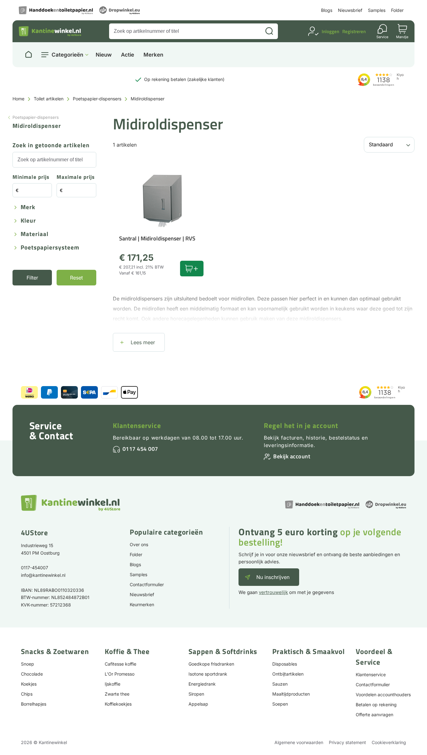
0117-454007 (34, 567)
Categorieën (67, 55)
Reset (76, 277)
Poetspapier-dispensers (97, 98)
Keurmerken (142, 604)
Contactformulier (147, 584)
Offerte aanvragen (374, 714)
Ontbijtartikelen (288, 674)
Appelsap (198, 704)
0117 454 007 (140, 449)
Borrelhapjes (33, 704)
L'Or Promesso (119, 674)
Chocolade (32, 674)
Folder (397, 10)
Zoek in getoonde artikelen (51, 145)
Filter (32, 277)
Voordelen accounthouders (383, 694)
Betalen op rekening (376, 704)
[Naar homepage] (28, 54)
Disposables (284, 664)
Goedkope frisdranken (211, 664)
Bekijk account (291, 456)
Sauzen (280, 684)
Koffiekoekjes (118, 704)
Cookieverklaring (389, 742)
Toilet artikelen (48, 98)
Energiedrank (202, 684)
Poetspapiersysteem (50, 248)
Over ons (139, 544)
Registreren (354, 31)
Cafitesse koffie (120, 664)
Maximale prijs (76, 177)
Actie (127, 55)
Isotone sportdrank (207, 674)
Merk (28, 207)
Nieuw (104, 55)
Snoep (27, 664)
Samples (376, 10)
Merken (153, 55)
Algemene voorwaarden (298, 742)
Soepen (280, 704)
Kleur (28, 221)
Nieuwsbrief (350, 10)
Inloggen (330, 31)
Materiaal (34, 234)
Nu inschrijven (272, 577)
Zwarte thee (117, 694)
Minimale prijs (31, 177)
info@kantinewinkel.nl (43, 575)
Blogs (326, 10)
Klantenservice (137, 425)
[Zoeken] (269, 31)
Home (18, 98)
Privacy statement (347, 742)
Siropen (196, 694)
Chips (27, 694)
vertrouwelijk (273, 592)
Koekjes (29, 684)
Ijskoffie (112, 684)
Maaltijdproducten (291, 694)
